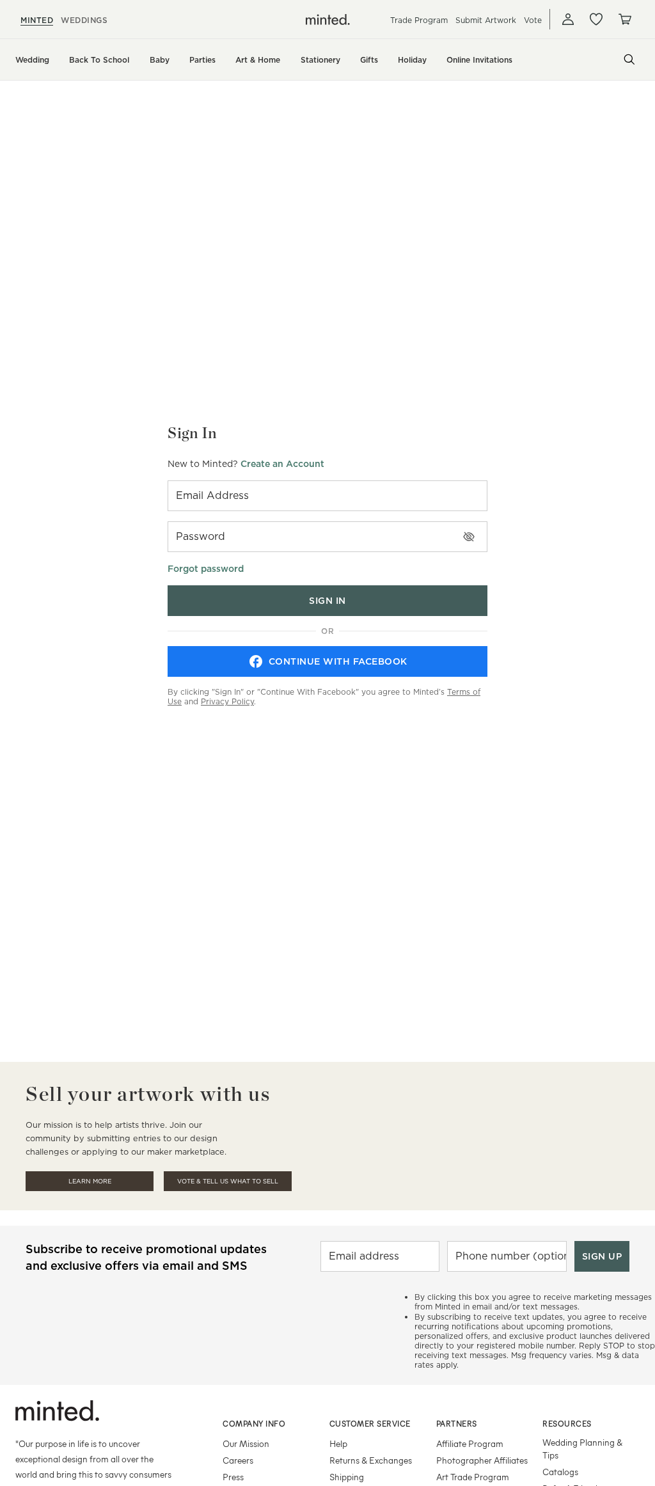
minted (36, 20)
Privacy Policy (227, 701)
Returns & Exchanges (370, 1460)
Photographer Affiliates (482, 1460)
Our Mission (246, 1443)
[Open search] (629, 59)
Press (233, 1477)
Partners (456, 1423)
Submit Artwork (485, 20)
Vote (533, 20)
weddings (84, 20)
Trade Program (419, 20)
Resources (567, 1423)
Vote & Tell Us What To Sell (227, 1181)
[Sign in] (568, 19)
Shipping (346, 1477)
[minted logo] (328, 19)
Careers (238, 1460)
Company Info (254, 1423)
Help (338, 1443)
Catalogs (560, 1472)
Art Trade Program (472, 1477)
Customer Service (370, 1423)
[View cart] (624, 19)
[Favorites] (596, 19)
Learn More (89, 1181)
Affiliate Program (469, 1443)
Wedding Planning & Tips (582, 1448)
